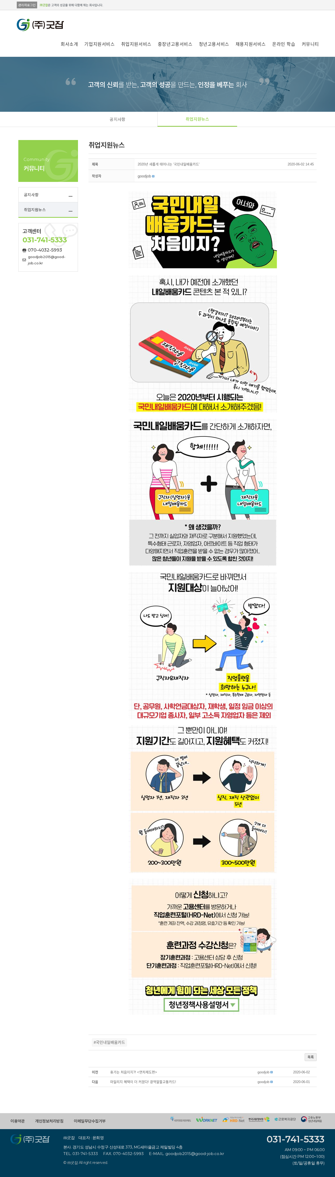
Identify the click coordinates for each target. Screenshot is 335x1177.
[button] (117, 119)
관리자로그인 (27, 5)
